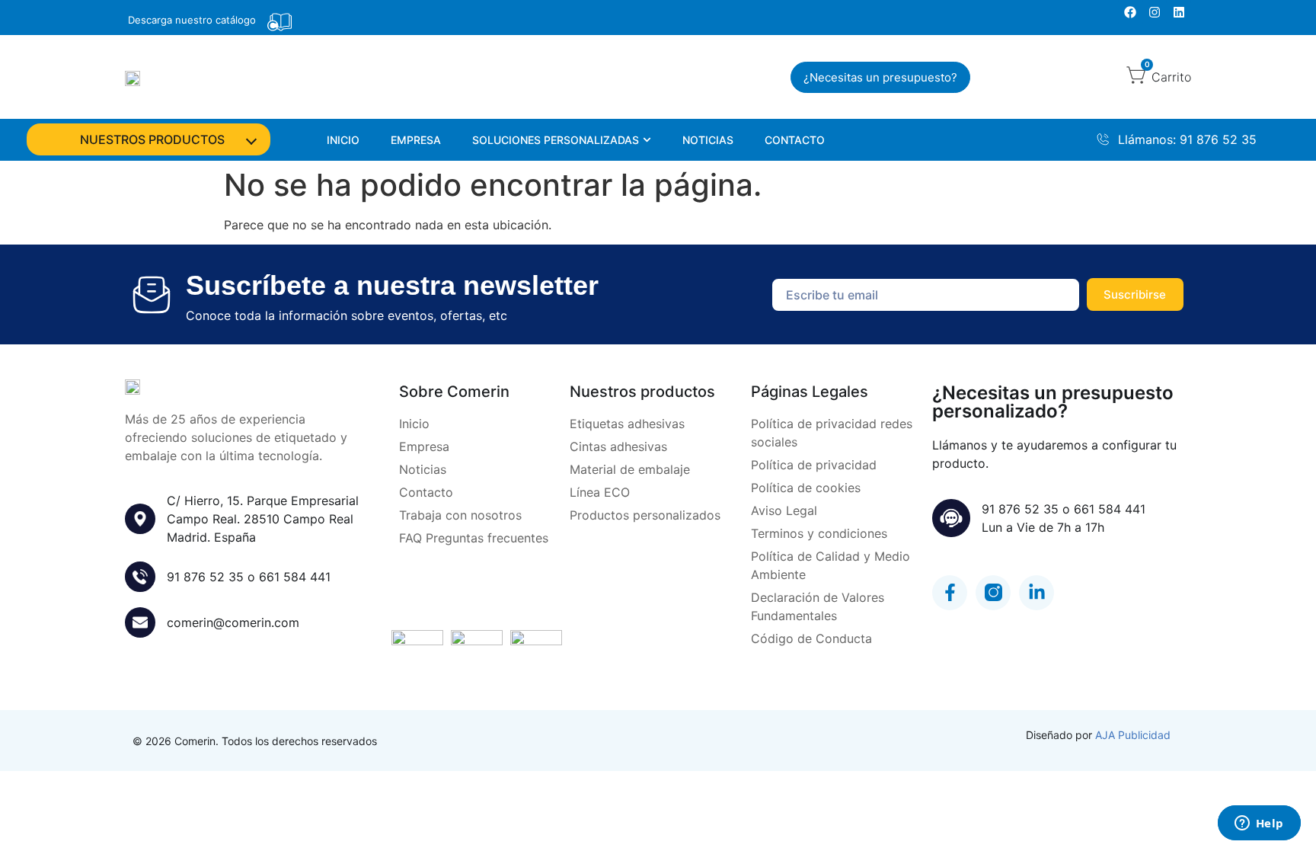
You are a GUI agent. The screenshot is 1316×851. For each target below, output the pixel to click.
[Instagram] (1154, 12)
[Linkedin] (1179, 12)
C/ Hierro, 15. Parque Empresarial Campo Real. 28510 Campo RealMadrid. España (263, 519)
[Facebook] (1130, 12)
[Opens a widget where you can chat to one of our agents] (1259, 824)
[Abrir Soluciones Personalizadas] (647, 140)
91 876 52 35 (205, 576)
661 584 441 (295, 576)
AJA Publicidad (1133, 734)
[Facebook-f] (949, 592)
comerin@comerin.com (233, 622)
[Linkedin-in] (1036, 592)
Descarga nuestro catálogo (192, 20)
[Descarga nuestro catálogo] (279, 22)
